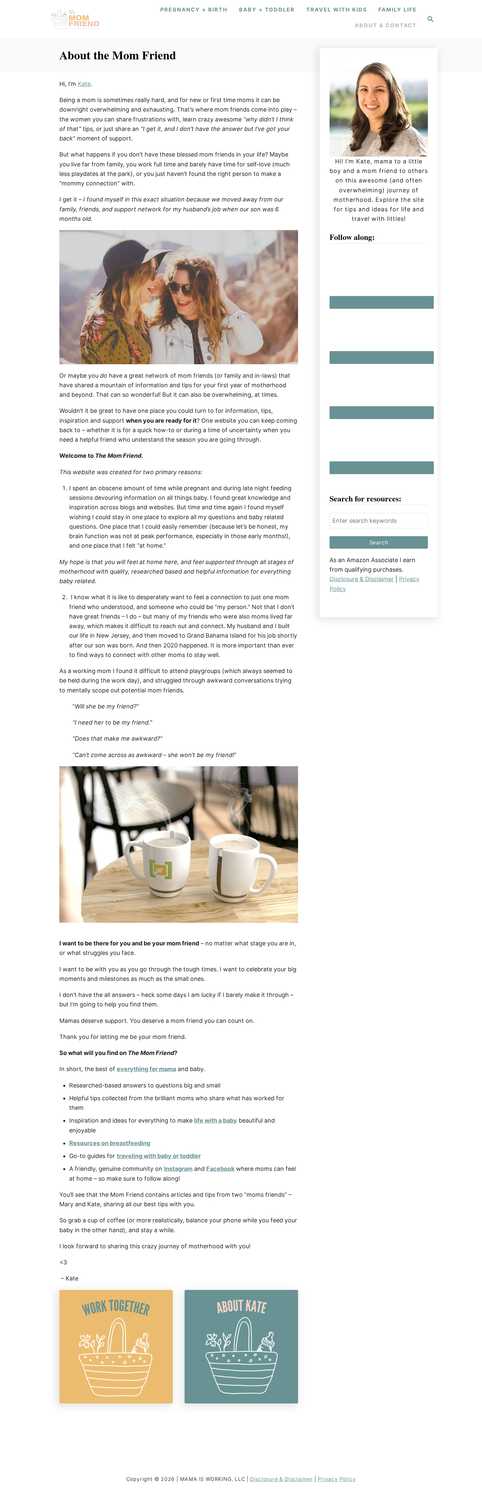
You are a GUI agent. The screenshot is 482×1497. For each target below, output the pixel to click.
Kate (84, 83)
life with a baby (215, 1120)
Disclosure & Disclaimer (362, 579)
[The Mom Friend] (75, 19)
